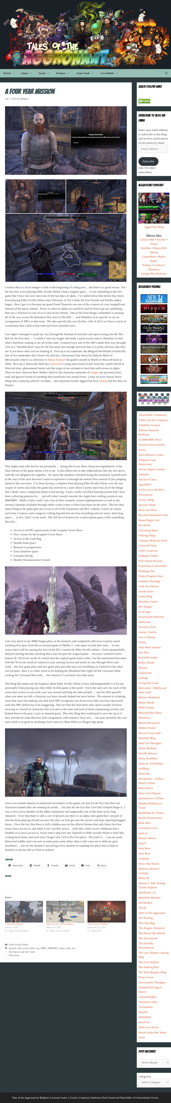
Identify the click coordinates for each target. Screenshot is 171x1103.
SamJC (142, 843)
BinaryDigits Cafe (149, 520)
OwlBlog (143, 768)
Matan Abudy (146, 702)
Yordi (141, 1037)
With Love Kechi (148, 1027)
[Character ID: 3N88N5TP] (154, 352)
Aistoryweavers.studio (151, 444)
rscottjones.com (147, 828)
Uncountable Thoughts (151, 982)
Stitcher (161, 239)
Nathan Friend (146, 727)
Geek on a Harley (148, 586)
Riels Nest (144, 823)
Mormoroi (144, 717)
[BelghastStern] (154, 362)
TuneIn (154, 252)
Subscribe (148, 161)
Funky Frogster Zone (150, 576)
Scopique (143, 858)
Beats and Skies (147, 510)
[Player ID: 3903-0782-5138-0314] (154, 383)
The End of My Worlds (151, 933)
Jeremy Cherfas (147, 632)
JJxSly (142, 642)
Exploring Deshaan (14, 924)
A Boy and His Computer (153, 420)
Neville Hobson (147, 753)
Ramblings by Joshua (151, 812)
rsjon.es (143, 833)
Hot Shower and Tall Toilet (22, 952)
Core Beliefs (107, 73)
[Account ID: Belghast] (154, 342)
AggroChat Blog (154, 227)
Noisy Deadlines (148, 758)
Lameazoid (144, 672)
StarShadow (145, 902)
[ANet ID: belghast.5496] (154, 332)
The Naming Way (148, 967)
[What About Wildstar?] (106, 912)
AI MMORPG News (150, 439)
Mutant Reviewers (149, 722)
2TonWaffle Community (152, 415)
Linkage (143, 677)
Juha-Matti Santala (149, 647)
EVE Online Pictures (150, 561)
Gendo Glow (145, 591)
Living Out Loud (148, 683)
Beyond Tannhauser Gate (153, 515)
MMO (43, 948)
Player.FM (159, 248)
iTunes (154, 244)
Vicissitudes (145, 1007)
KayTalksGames (148, 657)
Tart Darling (145, 918)
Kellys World (146, 662)
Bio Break (144, 525)
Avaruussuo (145, 494)
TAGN (142, 907)
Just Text (143, 652)
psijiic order (64, 948)
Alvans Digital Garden (151, 469)
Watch (6, 73)
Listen (24, 73)
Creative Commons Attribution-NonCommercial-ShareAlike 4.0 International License (113, 1097)
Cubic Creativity (148, 550)
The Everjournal (148, 938)
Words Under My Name (152, 1032)
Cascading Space (148, 530)
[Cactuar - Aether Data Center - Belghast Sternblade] (154, 322)
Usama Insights (147, 996)
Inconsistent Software (151, 616)
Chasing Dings (147, 535)
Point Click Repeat (149, 793)
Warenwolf (56, 363)
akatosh (12, 948)
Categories (144, 1076)
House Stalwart (57, 359)
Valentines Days (147, 1002)
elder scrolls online (26, 948)
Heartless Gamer (148, 601)
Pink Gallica (145, 788)
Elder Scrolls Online (18, 944)
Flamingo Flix (146, 571)
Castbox (158, 265)
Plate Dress (14, 955)
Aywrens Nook (147, 504)
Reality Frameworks (150, 817)
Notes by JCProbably (150, 763)
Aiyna (142, 449)
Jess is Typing (146, 637)
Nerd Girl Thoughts (149, 743)
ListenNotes (149, 256)
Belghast (44, 1097)
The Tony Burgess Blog (152, 972)
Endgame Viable (148, 555)
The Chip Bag (146, 923)
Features (61, 73)
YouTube (146, 248)
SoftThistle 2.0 (147, 892)
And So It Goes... (148, 479)
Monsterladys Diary (150, 712)
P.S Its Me (144, 773)
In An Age (144, 611)
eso (37, 948)
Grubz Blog (145, 596)
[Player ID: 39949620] (154, 302)
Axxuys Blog (146, 499)
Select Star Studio (148, 863)
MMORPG (53, 948)
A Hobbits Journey (149, 425)
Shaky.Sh (143, 878)
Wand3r (143, 1012)
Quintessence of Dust (151, 798)
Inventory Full (146, 627)
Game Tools (83, 73)
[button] (35, 196)
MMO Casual (146, 707)
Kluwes (142, 667)
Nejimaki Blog (147, 738)
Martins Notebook (149, 697)
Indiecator (144, 622)
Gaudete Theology (149, 581)
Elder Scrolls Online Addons (59, 924)
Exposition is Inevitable (152, 566)
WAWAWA (144, 1017)
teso (73, 948)
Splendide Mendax (149, 897)
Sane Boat (144, 848)
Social (42, 73)
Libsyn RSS (147, 239)
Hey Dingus (145, 606)
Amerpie (143, 474)
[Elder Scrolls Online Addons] (65, 912)
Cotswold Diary (147, 545)
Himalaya (154, 269)
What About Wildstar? (98, 924)
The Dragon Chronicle (151, 928)
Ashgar (94, 372)
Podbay (147, 265)
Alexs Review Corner (151, 454)
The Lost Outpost (148, 962)
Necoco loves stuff (149, 733)
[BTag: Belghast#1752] (154, 312)
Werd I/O (143, 1022)
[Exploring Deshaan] (24, 912)
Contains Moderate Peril (152, 540)
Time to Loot (145, 977)
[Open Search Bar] (166, 73)
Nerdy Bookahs (147, 748)
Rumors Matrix (147, 838)
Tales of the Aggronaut (151, 912)
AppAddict (144, 484)
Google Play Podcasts (154, 273)
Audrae (103, 381)
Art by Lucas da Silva (151, 489)
